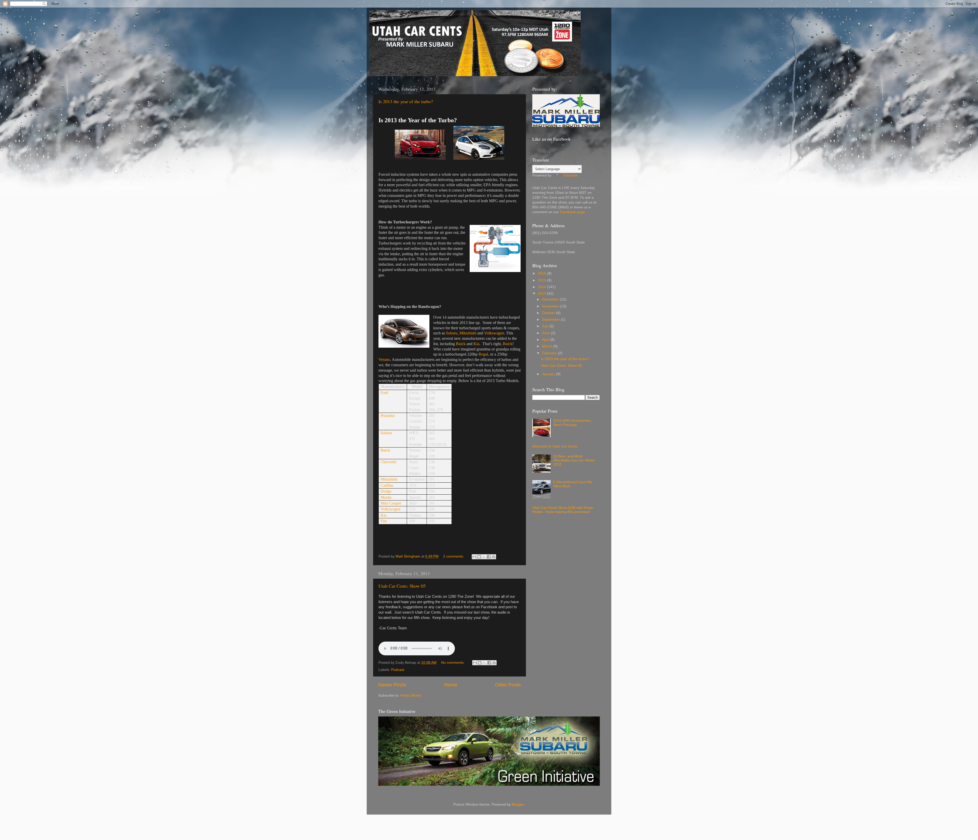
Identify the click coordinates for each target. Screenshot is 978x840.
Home (450, 684)
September (551, 319)
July (545, 326)
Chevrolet (388, 462)
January (549, 374)
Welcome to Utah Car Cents (554, 446)
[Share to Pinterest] (493, 556)
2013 (542, 293)
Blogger (518, 804)
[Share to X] (483, 556)
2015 (542, 280)
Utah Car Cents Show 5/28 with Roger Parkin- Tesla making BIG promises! (563, 510)
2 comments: (454, 556)
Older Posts (508, 684)
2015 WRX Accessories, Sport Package (572, 423)
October (549, 313)
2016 (542, 273)
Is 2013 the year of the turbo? (405, 101)
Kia (476, 344)
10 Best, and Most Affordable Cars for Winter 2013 (574, 460)
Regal (483, 354)
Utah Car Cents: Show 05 (402, 586)
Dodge (386, 491)
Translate (570, 175)
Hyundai (388, 415)
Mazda (386, 497)
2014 (542, 287)
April (546, 340)
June (546, 333)
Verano (384, 359)
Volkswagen (494, 333)
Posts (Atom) (410, 695)
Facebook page (572, 212)
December (551, 299)
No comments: (453, 663)
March (547, 346)
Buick (461, 344)
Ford (384, 392)
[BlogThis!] (479, 556)
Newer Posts (392, 684)
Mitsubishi (467, 333)
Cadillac (387, 485)
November (551, 306)
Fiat (384, 521)
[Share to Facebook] (488, 556)
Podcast (397, 670)
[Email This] (474, 556)
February (550, 353)
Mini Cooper (391, 503)
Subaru (451, 333)
